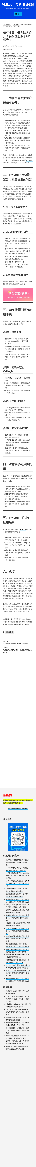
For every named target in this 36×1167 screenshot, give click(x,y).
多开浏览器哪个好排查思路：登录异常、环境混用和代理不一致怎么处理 (17, 1030)
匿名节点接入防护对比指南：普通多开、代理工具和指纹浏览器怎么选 (17, 930)
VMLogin (20, 46)
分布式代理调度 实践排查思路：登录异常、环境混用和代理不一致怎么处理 (18, 998)
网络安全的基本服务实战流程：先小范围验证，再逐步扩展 (17, 961)
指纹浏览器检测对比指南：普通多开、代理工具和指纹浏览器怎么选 (17, 979)
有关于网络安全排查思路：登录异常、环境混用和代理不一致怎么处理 (17, 883)
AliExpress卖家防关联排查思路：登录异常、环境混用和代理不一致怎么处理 (18, 973)
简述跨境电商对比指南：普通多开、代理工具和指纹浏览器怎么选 (17, 945)
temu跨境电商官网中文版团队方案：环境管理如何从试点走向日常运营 (17, 1011)
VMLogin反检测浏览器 (18, 4)
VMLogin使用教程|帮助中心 (18, 808)
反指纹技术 (16, 24)
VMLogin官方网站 (14, 378)
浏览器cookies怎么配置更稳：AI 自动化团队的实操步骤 (18, 924)
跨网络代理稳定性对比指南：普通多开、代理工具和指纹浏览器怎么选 (17, 917)
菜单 (19, 14)
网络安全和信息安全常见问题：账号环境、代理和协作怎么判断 (17, 906)
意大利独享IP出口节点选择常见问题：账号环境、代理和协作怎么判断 (17, 862)
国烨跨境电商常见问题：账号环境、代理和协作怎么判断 (17, 890)
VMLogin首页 (7, 24)
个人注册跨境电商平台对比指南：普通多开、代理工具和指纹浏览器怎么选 (17, 875)
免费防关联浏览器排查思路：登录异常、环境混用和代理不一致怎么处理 (17, 938)
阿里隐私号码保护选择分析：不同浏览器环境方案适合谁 (17, 955)
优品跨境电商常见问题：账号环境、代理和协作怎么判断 (17, 895)
